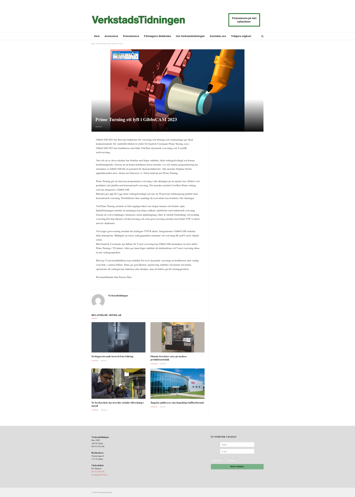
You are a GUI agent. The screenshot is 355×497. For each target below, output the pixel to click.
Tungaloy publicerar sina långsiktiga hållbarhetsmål (177, 402)
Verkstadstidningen (118, 295)
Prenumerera (131, 36)
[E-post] (82, 160)
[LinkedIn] (82, 153)
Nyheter (95, 360)
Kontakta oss (218, 36)
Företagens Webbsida (157, 36)
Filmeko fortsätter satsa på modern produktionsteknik (168, 358)
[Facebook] (82, 146)
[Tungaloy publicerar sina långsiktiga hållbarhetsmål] (177, 383)
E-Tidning (231, 460)
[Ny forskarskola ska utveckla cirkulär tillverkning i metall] (118, 383)
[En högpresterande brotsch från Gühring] (118, 337)
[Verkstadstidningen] (138, 20)
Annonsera (111, 36)
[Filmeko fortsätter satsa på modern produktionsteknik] (177, 337)
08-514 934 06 (98, 471)
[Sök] (262, 36)
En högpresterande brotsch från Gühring (112, 356)
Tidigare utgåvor (241, 36)
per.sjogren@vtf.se (100, 474)
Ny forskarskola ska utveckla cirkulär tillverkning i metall (118, 404)
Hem (97, 36)
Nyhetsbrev (217, 460)
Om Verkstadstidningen (190, 36)
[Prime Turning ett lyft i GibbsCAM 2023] (177, 90)
